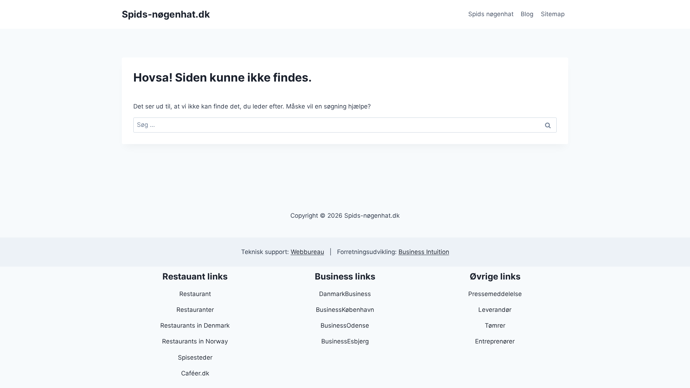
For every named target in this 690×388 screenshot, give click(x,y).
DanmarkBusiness (345, 293)
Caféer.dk (195, 373)
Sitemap (553, 14)
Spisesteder (195, 357)
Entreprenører (495, 341)
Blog (527, 14)
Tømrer (495, 325)
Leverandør (494, 309)
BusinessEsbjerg (345, 341)
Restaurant (195, 293)
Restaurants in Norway (195, 341)
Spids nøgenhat (491, 14)
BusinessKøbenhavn (345, 309)
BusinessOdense (345, 325)
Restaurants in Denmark (195, 325)
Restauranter (195, 309)
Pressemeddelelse (495, 293)
